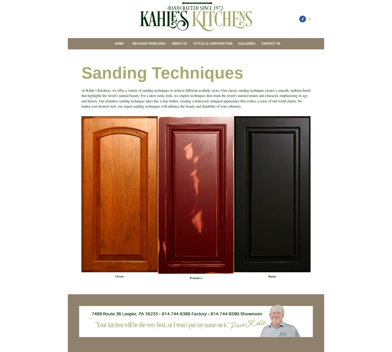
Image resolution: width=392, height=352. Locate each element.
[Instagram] (309, 19)
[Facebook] (302, 19)
